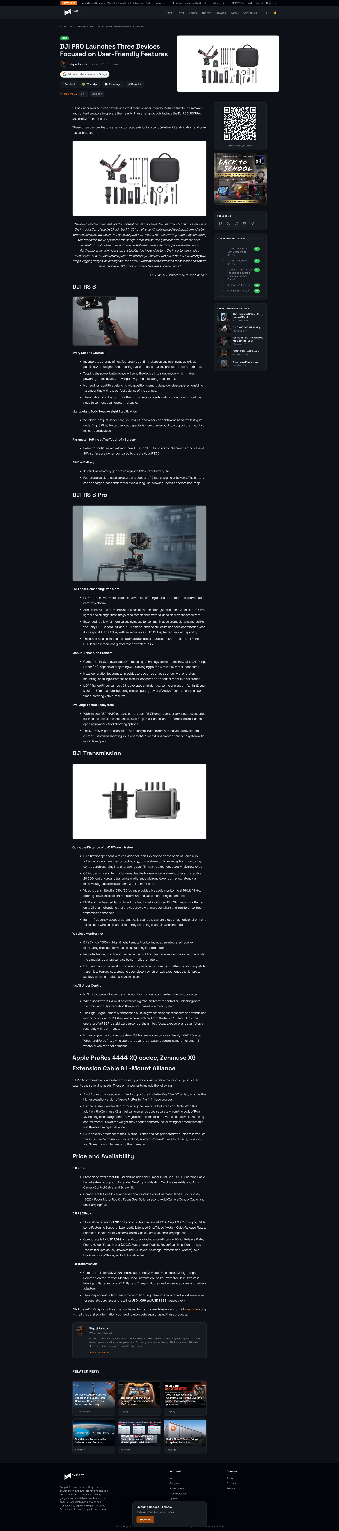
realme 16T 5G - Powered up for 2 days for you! (248, 339)
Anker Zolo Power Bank (245, 362)
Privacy (231, 1488)
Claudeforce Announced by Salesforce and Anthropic (154, 3)
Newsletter (272, 3)
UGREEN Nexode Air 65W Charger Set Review (237, 251)
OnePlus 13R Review (238, 290)
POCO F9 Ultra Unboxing (246, 351)
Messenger (113, 84)
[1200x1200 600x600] (240, 205)
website (192, 1309)
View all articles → (99, 1352)
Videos (193, 12)
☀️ (275, 12)
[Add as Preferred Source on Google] (84, 74)
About (235, 12)
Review (206, 12)
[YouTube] (244, 223)
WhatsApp (90, 84)
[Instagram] (236, 223)
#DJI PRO (97, 94)
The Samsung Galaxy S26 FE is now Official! (248, 315)
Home (169, 12)
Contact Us (250, 12)
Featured (221, 12)
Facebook (69, 84)
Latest (259, 3)
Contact (231, 1483)
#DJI (83, 94)
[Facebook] (220, 223)
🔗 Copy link (134, 84)
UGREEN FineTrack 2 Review (237, 262)
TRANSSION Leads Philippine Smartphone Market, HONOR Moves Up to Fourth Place (230, 3)
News (180, 12)
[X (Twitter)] (228, 223)
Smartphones (177, 1488)
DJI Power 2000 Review (239, 285)
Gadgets (174, 1483)
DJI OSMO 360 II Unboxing (247, 327)
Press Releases (178, 1493)
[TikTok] (252, 223)
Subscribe (145, 1519)
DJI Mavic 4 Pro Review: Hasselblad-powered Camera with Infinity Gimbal (239, 274)
